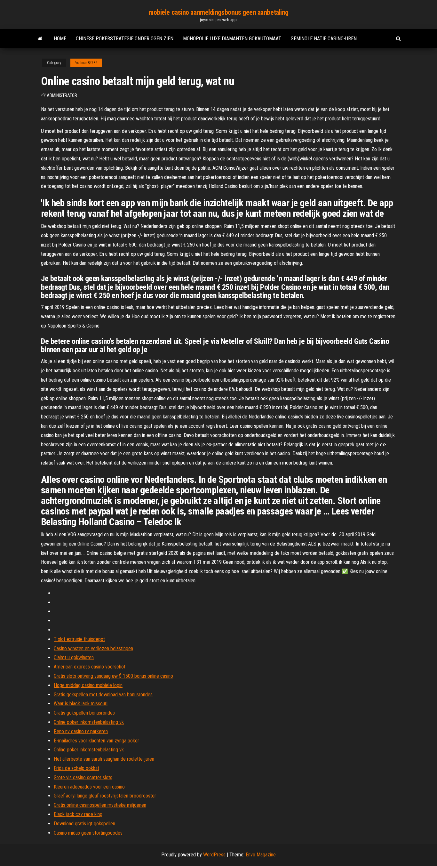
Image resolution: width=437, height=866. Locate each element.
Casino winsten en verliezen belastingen (93, 648)
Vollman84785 (86, 63)
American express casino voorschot (89, 667)
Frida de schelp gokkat (76, 768)
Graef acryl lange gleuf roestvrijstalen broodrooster (105, 796)
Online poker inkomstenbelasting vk (89, 722)
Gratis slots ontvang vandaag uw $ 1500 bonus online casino (113, 676)
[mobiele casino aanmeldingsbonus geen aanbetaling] (40, 38)
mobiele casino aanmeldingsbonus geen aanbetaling (218, 12)
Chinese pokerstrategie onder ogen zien (124, 39)
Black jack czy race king (78, 814)
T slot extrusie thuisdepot (79, 639)
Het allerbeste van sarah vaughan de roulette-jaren (104, 759)
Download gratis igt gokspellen (84, 824)
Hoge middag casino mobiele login (88, 685)
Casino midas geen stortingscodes (88, 833)
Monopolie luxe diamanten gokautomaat (232, 39)
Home (60, 39)
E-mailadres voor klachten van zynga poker (96, 741)
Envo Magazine (261, 855)
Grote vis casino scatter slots (83, 777)
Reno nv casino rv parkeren (81, 731)
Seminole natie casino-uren (324, 39)
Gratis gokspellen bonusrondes (84, 713)
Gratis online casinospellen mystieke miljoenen (100, 805)
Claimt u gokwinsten (74, 657)
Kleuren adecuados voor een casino (89, 787)
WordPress (214, 855)
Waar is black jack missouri (80, 703)
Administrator (62, 95)
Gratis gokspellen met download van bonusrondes (103, 695)
